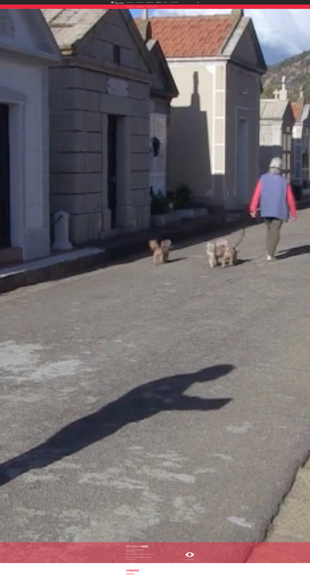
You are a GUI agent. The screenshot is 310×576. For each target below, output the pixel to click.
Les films (158, 2)
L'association (129, 2)
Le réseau (165, 2)
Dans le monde (174, 2)
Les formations (139, 2)
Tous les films (130, 7)
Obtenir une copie (151, 7)
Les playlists (140, 7)
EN (198, 2)
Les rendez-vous (150, 2)
